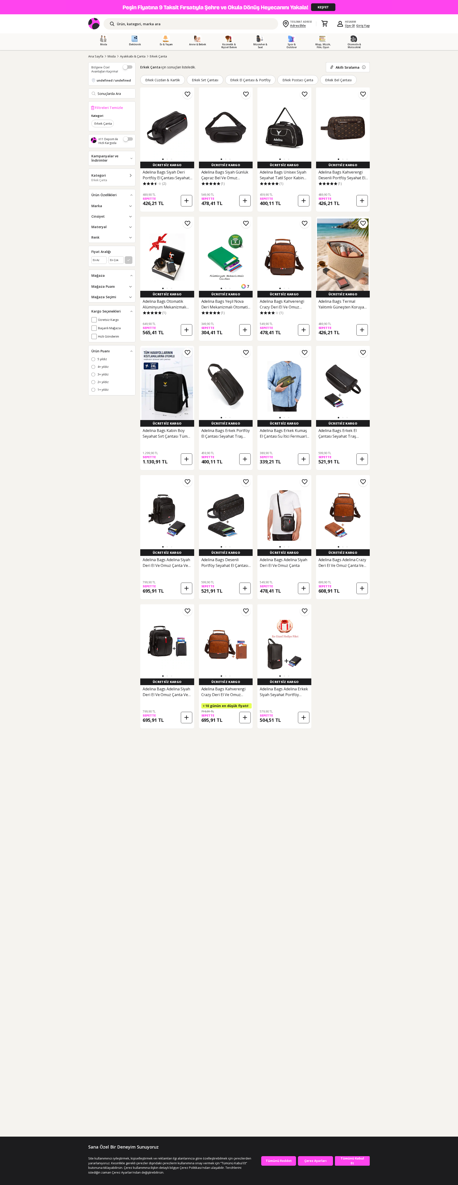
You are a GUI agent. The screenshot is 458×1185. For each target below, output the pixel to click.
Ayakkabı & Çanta (132, 56)
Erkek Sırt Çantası (205, 80)
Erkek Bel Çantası (338, 80)
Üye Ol (350, 25)
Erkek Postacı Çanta (297, 80)
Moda (112, 56)
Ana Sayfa (95, 56)
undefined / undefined (114, 80)
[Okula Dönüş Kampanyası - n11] (229, 7)
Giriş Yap (363, 25)
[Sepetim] (324, 23)
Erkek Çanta (158, 56)
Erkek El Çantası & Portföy (250, 80)
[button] (163, 159)
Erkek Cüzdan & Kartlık (162, 80)
